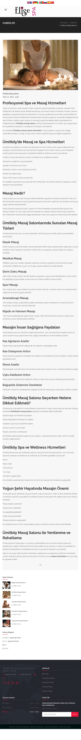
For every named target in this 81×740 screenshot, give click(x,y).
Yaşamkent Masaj (48, 678)
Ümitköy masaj (44, 556)
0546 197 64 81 (10, 674)
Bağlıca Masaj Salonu (18, 582)
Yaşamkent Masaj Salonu (19, 621)
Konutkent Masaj (48, 682)
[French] (32, 3)
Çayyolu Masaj (47, 691)
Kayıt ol (75, 714)
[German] (35, 3)
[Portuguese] (42, 3)
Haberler (73, 23)
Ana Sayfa (64, 23)
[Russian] (45, 3)
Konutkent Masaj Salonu (19, 611)
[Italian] (38, 3)
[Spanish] (49, 3)
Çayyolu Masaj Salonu (18, 601)
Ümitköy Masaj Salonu (18, 592)
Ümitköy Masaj (47, 687)
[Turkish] (52, 3)
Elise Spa (45, 674)
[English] (28, 3)
